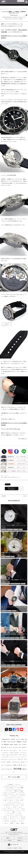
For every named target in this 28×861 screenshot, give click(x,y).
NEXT (24, 496)
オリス (6, 821)
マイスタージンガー (10, 797)
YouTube (19, 744)
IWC (5, 741)
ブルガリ (23, 762)
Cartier (9, 583)
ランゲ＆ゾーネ (8, 765)
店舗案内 (7, 837)
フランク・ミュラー (18, 815)
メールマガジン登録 (15, 777)
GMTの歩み (10, 784)
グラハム (6, 823)
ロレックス (18, 665)
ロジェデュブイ (22, 795)
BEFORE (4, 496)
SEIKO (11, 744)
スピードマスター (23, 752)
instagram (15, 848)
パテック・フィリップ (8, 799)
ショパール (5, 818)
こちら (18, 429)
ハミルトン (21, 821)
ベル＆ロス (5, 816)
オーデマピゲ (9, 747)
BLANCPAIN (15, 17)
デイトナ (23, 756)
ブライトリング (16, 762)
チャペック (21, 786)
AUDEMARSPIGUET (6, 739)
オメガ (3, 747)
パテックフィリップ (12, 759)
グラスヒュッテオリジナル (8, 794)
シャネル (19, 750)
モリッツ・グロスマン (8, 808)
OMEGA (19, 741)
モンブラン (14, 820)
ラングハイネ (21, 792)
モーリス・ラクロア (10, 789)
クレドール (17, 784)
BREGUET (13, 739)
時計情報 (20, 529)
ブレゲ (22, 805)
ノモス (18, 810)
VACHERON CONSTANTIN (15, 583)
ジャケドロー (5, 795)
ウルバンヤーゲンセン (14, 816)
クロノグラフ (6, 750)
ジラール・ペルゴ (8, 790)
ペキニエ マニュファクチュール (10, 786)
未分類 (22, 823)
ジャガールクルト (5, 752)
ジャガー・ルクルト (14, 752)
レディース (19, 813)
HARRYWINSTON (14, 719)
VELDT (11, 823)
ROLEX (9, 665)
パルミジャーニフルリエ (20, 794)
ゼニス (8, 754)
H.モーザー (23, 818)
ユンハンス (16, 808)
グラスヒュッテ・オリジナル (8, 810)
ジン (17, 818)
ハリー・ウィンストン (11, 813)
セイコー (4, 754)
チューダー (5, 756)
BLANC (3, 556)
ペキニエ (23, 810)
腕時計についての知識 (19, 790)
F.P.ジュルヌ (23, 816)
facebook (10, 848)
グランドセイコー (14, 692)
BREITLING (18, 739)
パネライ (8, 762)
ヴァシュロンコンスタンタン (9, 803)
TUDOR (16, 744)
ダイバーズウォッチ (22, 17)
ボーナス (20, 692)
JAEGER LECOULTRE (11, 741)
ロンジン (20, 807)
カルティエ (23, 583)
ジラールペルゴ (14, 795)
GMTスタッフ (24, 438)
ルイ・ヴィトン (22, 820)
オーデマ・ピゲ (17, 747)
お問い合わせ (20, 837)
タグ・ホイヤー (14, 754)
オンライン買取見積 (7, 840)
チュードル (11, 756)
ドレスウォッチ (10, 529)
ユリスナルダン (6, 820)
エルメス (5, 792)
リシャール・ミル (9, 815)
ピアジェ (23, 808)
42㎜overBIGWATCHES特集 (7, 17)
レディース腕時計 (20, 787)
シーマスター (24, 750)
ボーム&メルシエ (13, 821)
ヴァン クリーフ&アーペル (9, 787)
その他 (17, 823)
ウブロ (24, 744)
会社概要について (20, 840)
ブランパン (16, 529)
